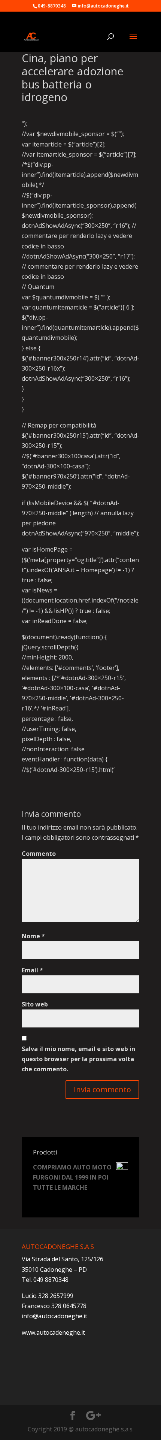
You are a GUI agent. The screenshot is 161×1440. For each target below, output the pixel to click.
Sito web (35, 1004)
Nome (33, 936)
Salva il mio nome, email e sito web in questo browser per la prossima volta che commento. (78, 1059)
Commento (39, 853)
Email (32, 970)
